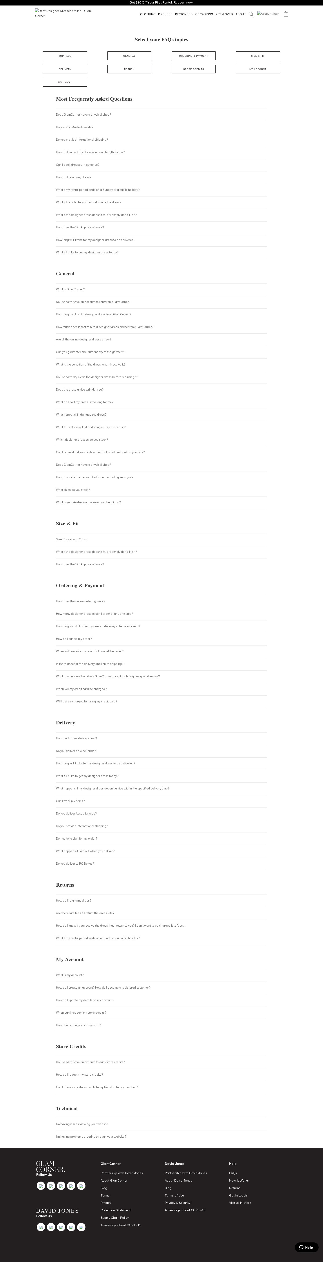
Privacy (106, 1203)
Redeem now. (184, 2)
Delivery (65, 69)
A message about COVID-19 (121, 1225)
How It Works (239, 1180)
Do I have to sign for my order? (76, 838)
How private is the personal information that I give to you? (94, 477)
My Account (257, 69)
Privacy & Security (177, 1203)
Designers (184, 14)
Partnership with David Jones (122, 1173)
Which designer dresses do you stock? (82, 439)
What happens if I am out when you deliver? (85, 851)
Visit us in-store (240, 1203)
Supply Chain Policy (115, 1218)
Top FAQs (65, 56)
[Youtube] (71, 1186)
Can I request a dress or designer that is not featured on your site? (100, 452)
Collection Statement (116, 1210)
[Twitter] (51, 1186)
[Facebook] (41, 1186)
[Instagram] (61, 1186)
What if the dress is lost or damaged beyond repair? (90, 427)
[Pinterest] (81, 1186)
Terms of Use (174, 1195)
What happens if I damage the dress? (81, 414)
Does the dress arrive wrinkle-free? (79, 389)
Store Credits (193, 69)
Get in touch (238, 1195)
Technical (65, 82)
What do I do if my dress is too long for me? (84, 402)
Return (129, 69)
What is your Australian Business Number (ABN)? (88, 502)
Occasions (204, 14)
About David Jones (178, 1180)
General (129, 56)
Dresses (165, 14)
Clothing (148, 14)
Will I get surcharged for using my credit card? (86, 701)
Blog (104, 1188)
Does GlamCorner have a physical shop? (83, 464)
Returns (234, 1188)
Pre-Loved (224, 14)
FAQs (233, 1173)
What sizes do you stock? (73, 489)
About (241, 14)
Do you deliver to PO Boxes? (75, 863)
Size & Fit (258, 56)
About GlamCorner (114, 1180)
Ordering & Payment (193, 56)
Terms (105, 1195)
